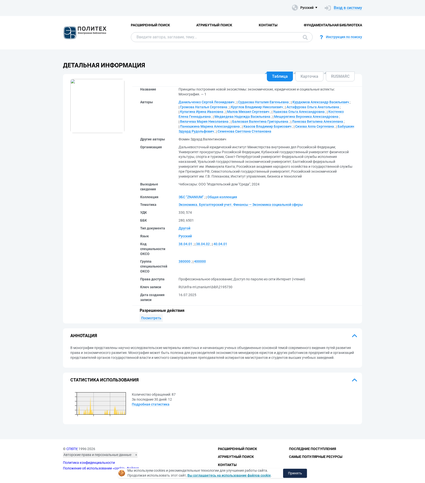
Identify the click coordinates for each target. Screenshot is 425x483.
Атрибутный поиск (214, 25)
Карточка (309, 76)
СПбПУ (71, 449)
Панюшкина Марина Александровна (210, 126)
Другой (184, 228)
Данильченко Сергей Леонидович (206, 102)
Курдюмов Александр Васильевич (320, 102)
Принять (295, 473)
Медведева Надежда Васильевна (242, 117)
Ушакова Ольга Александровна (299, 112)
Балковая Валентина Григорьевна (260, 121)
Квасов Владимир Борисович (267, 126)
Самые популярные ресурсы (315, 457)
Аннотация (83, 335)
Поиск (304, 37)
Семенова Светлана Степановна (244, 131)
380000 (184, 261)
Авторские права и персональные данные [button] (97, 455)
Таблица (280, 76)
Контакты (268, 25)
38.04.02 (203, 244)
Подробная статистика (150, 404)
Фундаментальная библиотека (333, 25)
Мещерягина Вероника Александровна (306, 117)
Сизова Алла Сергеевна (314, 126)
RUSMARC (340, 76)
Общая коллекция (222, 197)
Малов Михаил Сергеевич (248, 112)
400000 (200, 261)
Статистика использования (104, 379)
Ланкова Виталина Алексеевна (317, 121)
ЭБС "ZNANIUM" (191, 197)
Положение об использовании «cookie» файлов (101, 468)
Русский (185, 236)
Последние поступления (312, 449)
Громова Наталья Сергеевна (203, 107)
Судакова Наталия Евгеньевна (263, 102)
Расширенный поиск (150, 25)
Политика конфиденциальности (89, 463)
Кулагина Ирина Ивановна (201, 112)
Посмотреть (151, 318)
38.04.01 (185, 244)
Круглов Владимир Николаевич (257, 107)
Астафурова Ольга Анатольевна (313, 107)
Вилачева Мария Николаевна (204, 121)
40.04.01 (220, 244)
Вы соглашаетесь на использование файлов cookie (229, 475)
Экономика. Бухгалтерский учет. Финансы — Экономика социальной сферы (241, 205)
